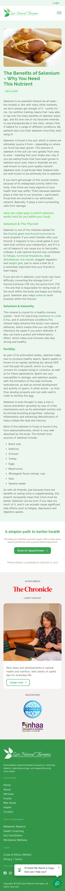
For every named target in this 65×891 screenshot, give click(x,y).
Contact (8, 811)
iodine (39, 295)
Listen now (16, 682)
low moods (27, 259)
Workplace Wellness (15, 839)
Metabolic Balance (14, 826)
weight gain (16, 263)
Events (7, 798)
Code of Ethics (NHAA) (17, 854)
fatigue (11, 255)
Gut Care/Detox (12, 835)
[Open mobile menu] (59, 13)
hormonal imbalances (29, 255)
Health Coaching (13, 831)
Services (8, 793)
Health (7, 807)
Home (7, 784)
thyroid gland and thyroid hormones (30, 233)
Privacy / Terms (12, 859)
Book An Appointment (31, 550)
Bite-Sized (9, 802)
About (7, 789)
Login (56, 2)
